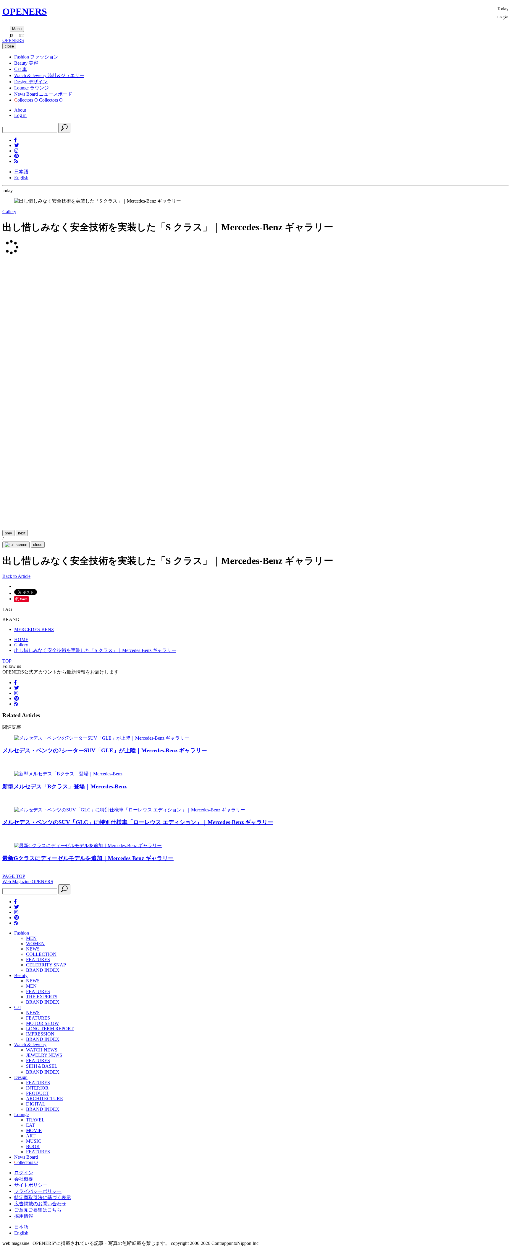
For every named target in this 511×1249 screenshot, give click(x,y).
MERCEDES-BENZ (34, 629)
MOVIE (34, 1130)
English (21, 177)
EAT (30, 1125)
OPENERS (24, 11)
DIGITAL (35, 1103)
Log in (20, 115)
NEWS (33, 948)
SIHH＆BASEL (41, 1066)
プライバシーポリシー (38, 1191)
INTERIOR (37, 1087)
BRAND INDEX (42, 970)
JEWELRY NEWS (44, 1055)
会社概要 (23, 1178)
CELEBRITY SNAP (46, 964)
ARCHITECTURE (44, 1098)
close (37, 544)
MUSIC (33, 1141)
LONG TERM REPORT (50, 1028)
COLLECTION (41, 954)
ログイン (23, 1172)
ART (30, 1135)
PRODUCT (37, 1093)
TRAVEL (35, 1119)
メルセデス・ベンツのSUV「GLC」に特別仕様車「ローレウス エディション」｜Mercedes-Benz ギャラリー (137, 822)
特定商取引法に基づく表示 (42, 1197)
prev (8, 533)
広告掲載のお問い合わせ (40, 1203)
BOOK (33, 1146)
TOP (7, 660)
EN (21, 35)
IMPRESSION (40, 1033)
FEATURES (38, 959)
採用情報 (23, 1216)
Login (503, 16)
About (20, 109)
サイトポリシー (30, 1185)
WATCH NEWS (41, 1049)
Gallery (9, 211)
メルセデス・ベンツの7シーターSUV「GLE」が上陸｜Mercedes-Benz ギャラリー (104, 750)
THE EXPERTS (41, 996)
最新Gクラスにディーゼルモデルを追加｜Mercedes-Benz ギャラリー (88, 858)
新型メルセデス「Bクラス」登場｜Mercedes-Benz (64, 786)
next (21, 533)
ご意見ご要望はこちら (38, 1209)
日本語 (21, 171)
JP (12, 35)
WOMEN (35, 943)
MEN (31, 938)
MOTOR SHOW (42, 1023)
